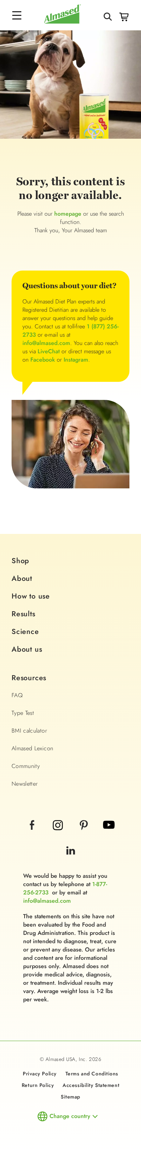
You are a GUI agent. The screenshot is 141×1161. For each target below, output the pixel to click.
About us (27, 649)
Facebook (42, 359)
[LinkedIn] (70, 860)
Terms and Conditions (91, 1073)
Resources (29, 678)
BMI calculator (29, 730)
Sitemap (70, 1096)
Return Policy (38, 1085)
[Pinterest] (84, 834)
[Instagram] (59, 834)
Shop (20, 561)
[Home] (62, 22)
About (22, 578)
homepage (67, 214)
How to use (31, 596)
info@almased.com (46, 343)
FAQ (17, 695)
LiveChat (49, 351)
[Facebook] (33, 834)
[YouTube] (109, 834)
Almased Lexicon (32, 748)
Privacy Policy (40, 1073)
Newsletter (25, 784)
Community (26, 766)
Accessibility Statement (91, 1085)
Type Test (23, 713)
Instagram (76, 359)
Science (25, 631)
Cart (124, 17)
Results (23, 614)
